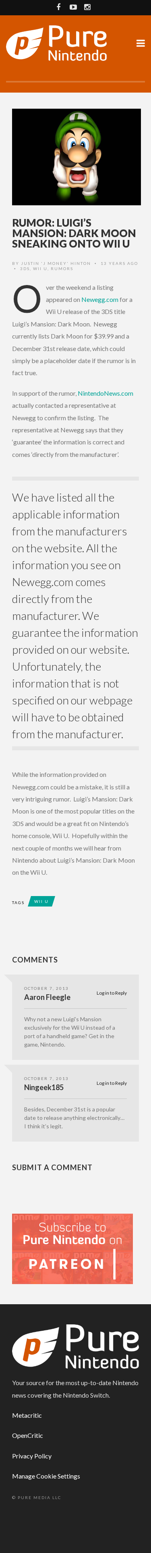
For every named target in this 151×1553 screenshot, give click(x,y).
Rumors (62, 268)
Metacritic (27, 1415)
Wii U (40, 268)
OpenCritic (27, 1435)
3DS (25, 268)
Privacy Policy (32, 1456)
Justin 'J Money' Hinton (56, 263)
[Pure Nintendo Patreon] (72, 1248)
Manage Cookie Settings (46, 1476)
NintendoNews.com (105, 393)
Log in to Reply (112, 993)
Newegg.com (99, 299)
